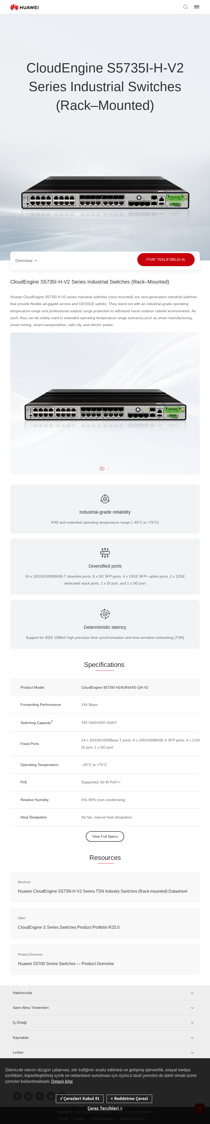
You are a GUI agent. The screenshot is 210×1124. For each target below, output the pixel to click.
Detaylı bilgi (62, 1081)
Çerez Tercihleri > (105, 1108)
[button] (101, 468)
